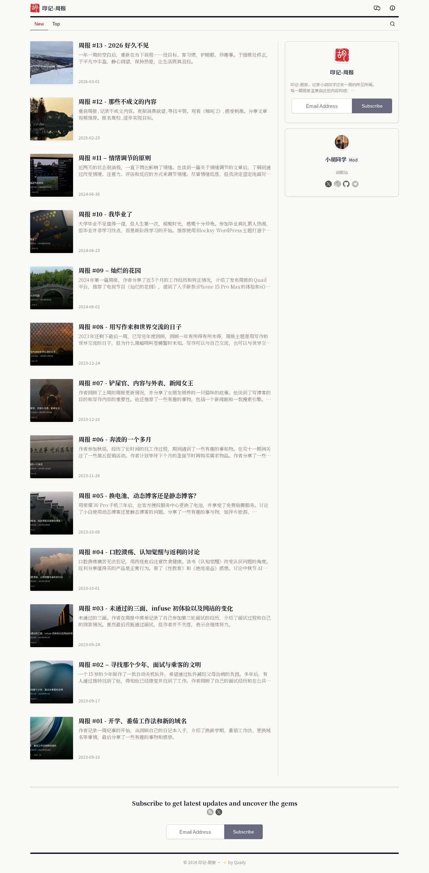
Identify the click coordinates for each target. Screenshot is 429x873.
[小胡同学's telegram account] (355, 184)
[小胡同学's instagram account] (337, 184)
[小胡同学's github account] (346, 184)
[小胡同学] (342, 142)
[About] (392, 8)
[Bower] (377, 8)
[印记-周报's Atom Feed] (210, 812)
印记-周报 (207, 862)
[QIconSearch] (392, 23)
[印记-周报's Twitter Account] (219, 812)
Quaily (240, 862)
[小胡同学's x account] (328, 184)
